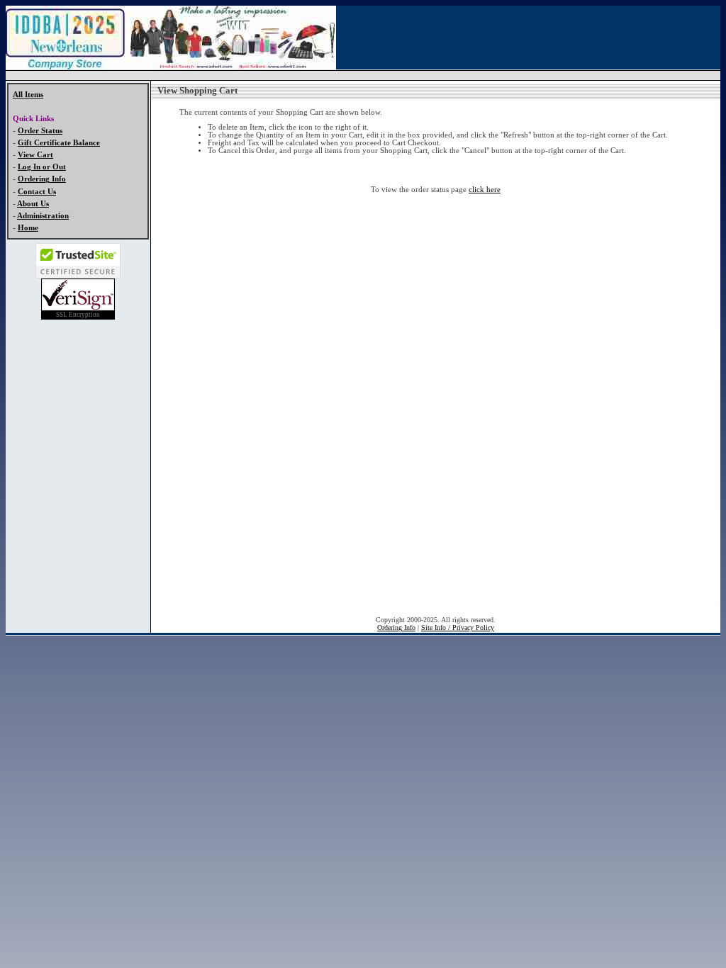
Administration (43, 216)
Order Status (40, 131)
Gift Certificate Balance (59, 143)
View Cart (35, 155)
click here (485, 189)
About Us (33, 204)
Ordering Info (42, 179)
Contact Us (37, 192)
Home (28, 228)
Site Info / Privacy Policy (457, 627)
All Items (28, 95)
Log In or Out (42, 167)
